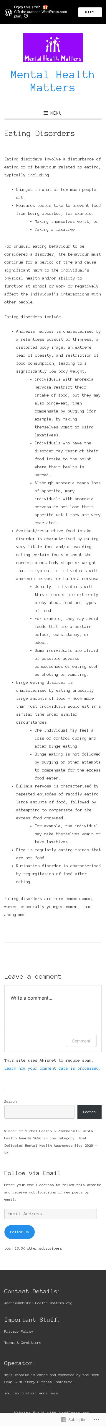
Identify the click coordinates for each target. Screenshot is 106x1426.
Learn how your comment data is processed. (52, 1068)
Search (10, 1101)
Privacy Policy (18, 1331)
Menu (56, 113)
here (54, 1393)
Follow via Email (32, 1173)
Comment (81, 1040)
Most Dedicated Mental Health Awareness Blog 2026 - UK (50, 1145)
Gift (90, 12)
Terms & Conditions (23, 1342)
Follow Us (19, 1232)
